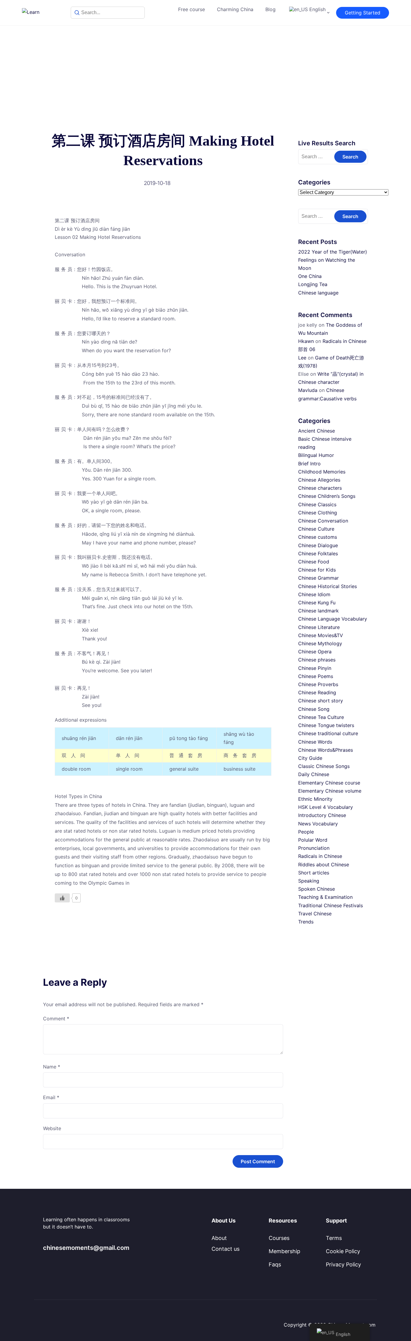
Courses (279, 1238)
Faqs (275, 1264)
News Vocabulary (318, 824)
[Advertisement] (205, 71)
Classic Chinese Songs (324, 766)
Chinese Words (315, 742)
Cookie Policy (343, 1251)
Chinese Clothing (317, 513)
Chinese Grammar (318, 578)
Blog (270, 9)
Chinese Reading (317, 692)
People (306, 832)
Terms (334, 1238)
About (219, 1238)
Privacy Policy (343, 1264)
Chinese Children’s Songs (326, 496)
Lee (302, 358)
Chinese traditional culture (328, 733)
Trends (306, 922)
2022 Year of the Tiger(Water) (332, 252)
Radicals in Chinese (320, 856)
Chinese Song (313, 709)
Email (51, 1097)
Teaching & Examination (325, 897)
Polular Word (312, 840)
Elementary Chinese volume (329, 791)
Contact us (225, 1249)
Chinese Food (313, 562)
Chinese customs (317, 537)
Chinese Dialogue (318, 545)
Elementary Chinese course (329, 783)
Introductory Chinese (322, 815)
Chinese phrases (316, 660)
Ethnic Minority (315, 799)
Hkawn (306, 341)
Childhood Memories (321, 472)
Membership (284, 1251)
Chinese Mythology (320, 643)
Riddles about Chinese (323, 865)
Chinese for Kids (317, 570)
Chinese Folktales (318, 553)
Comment (56, 1019)
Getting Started (362, 13)
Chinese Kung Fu (316, 603)
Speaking (308, 881)
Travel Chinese (315, 914)
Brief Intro (309, 464)
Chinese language (318, 293)
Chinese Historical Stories (327, 586)
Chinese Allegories (319, 480)
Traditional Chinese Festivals (330, 905)
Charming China (235, 9)
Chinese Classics (317, 504)
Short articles (313, 873)
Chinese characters (320, 488)
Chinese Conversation (323, 521)
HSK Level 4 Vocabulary (325, 807)
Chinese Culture (316, 529)
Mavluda (307, 390)
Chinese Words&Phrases (325, 750)
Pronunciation (313, 848)
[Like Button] (62, 897)
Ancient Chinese (316, 431)
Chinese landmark (318, 611)
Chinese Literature (319, 627)
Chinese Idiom (314, 594)
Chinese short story (320, 701)
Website (52, 1128)
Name (51, 1067)
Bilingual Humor (316, 455)
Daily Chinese (313, 774)
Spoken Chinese (316, 889)
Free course (191, 9)
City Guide (310, 758)
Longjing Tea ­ (313, 284)
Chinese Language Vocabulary (332, 619)
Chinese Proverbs (318, 684)
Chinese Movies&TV (320, 635)
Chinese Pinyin (314, 668)
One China (310, 276)
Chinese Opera (315, 652)
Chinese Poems (315, 676)
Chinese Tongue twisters (326, 725)
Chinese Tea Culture (321, 717)
